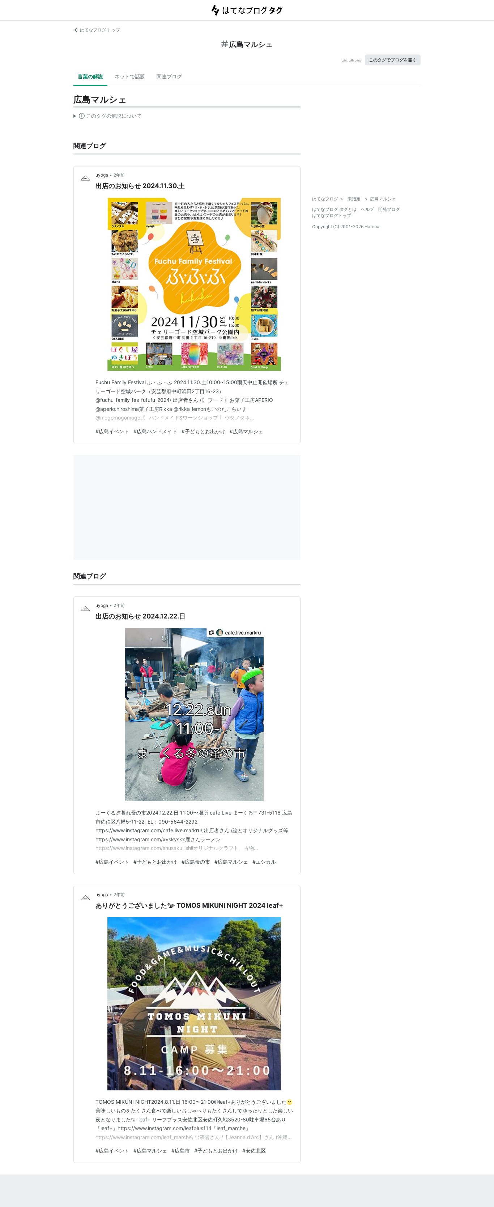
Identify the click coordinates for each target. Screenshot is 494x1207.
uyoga (101, 175)
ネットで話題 (130, 76)
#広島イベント (112, 431)
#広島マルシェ (246, 431)
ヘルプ (367, 209)
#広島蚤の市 (196, 862)
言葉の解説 (90, 76)
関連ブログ (169, 76)
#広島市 (180, 1150)
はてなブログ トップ (100, 29)
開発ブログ (389, 209)
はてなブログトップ (331, 215)
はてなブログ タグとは (334, 209)
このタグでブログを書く (393, 59)
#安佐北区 (254, 1150)
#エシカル (264, 862)
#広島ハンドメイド (155, 431)
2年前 (119, 175)
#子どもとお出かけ (203, 431)
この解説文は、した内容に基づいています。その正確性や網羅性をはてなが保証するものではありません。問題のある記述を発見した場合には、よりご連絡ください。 (107, 117)
